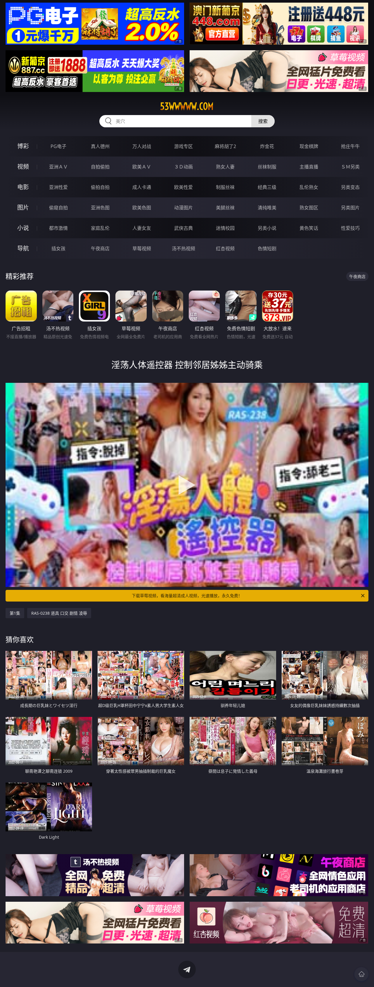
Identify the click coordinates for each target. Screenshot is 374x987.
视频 (23, 167)
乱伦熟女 (308, 187)
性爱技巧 (350, 228)
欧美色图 (141, 207)
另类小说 (267, 228)
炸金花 (267, 146)
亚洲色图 (100, 207)
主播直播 (308, 167)
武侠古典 (183, 228)
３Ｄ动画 (183, 167)
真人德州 (100, 146)
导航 (23, 248)
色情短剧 (267, 248)
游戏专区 (183, 146)
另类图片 (350, 207)
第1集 (15, 613)
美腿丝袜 (225, 207)
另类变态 (350, 187)
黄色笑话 (308, 228)
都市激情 (58, 228)
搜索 (263, 121)
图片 (23, 207)
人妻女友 (141, 228)
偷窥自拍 (58, 207)
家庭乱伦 (100, 228)
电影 (23, 187)
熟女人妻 (225, 167)
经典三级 (267, 187)
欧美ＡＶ (141, 167)
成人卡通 (141, 187)
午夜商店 (100, 248)
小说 (23, 228)
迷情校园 (225, 228)
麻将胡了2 (225, 146)
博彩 (23, 146)
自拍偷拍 (100, 167)
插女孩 (58, 248)
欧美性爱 (183, 187)
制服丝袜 (225, 187)
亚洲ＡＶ (58, 167)
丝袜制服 (267, 167)
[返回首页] (361, 974)
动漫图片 (183, 207)
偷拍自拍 (100, 187)
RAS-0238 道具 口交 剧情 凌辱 (59, 613)
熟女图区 (308, 207)
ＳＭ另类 (350, 167)
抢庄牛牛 (350, 146)
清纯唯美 (267, 207)
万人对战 (141, 146)
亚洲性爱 (58, 187)
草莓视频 (141, 248)
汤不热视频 (183, 248)
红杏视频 (225, 248)
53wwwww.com (187, 106)
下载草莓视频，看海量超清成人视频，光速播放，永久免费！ (187, 595)
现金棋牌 (308, 146)
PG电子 (58, 146)
